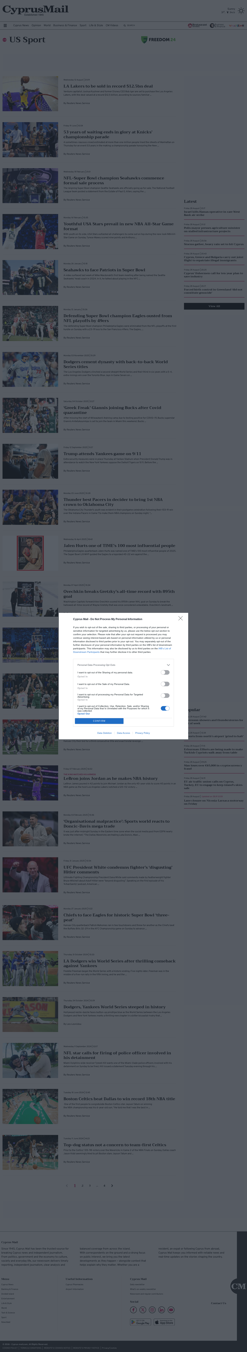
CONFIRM (99, 721)
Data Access (123, 733)
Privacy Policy (142, 733)
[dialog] (123, 676)
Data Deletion (104, 733)
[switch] (165, 672)
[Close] (181, 619)
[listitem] (123, 665)
